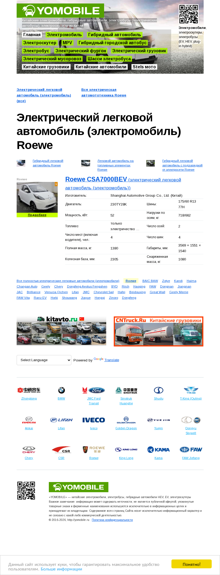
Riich (125, 286)
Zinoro (113, 297)
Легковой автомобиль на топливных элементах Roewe (115, 165)
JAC (20, 292)
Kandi (178, 280)
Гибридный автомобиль (114, 34)
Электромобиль (64, 34)
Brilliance (34, 292)
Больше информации (61, 568)
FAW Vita (23, 297)
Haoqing (139, 286)
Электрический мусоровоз (52, 59)
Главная (32, 34)
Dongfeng (129, 297)
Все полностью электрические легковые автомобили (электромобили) (68, 280)
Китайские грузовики (46, 67)
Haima (191, 280)
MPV (67, 42)
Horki (54, 297)
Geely (45, 286)
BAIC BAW (150, 280)
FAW (152, 286)
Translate (111, 360)
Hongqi (100, 297)
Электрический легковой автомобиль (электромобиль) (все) (44, 95)
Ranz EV (40, 297)
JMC (86, 292)
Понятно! (192, 564)
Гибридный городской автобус (112, 42)
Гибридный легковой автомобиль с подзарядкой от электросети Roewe (182, 165)
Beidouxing (137, 292)
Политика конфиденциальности (112, 519)
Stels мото (144, 67)
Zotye (166, 280)
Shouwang (69, 297)
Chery (58, 286)
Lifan (75, 292)
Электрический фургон (81, 50)
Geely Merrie (178, 292)
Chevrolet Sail (104, 292)
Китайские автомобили (101, 67)
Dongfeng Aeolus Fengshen (87, 286)
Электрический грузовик (139, 50)
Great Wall (157, 292)
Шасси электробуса (109, 59)
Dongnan (167, 286)
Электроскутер (39, 42)
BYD (114, 286)
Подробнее (37, 214)
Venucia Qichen (56, 292)
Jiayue (86, 297)
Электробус (36, 50)
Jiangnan (184, 286)
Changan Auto (27, 286)
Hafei (121, 292)
